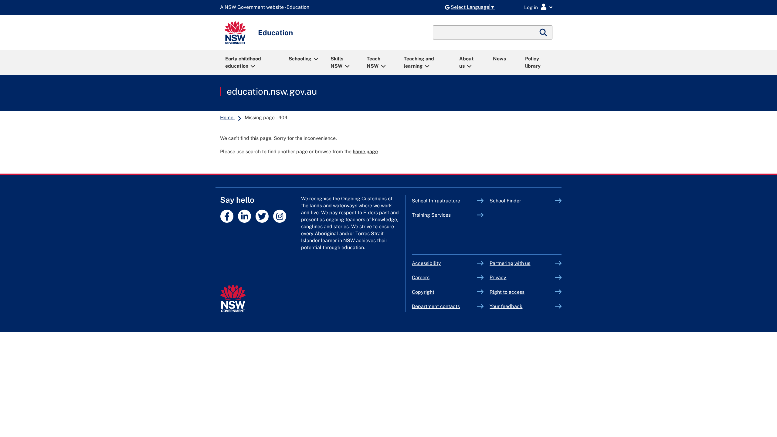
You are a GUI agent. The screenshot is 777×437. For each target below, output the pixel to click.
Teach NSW (373, 62)
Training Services (444, 215)
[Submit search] (543, 32)
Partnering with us (510, 263)
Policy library (533, 62)
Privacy (498, 277)
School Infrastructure (444, 201)
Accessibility (426, 263)
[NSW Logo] (235, 32)
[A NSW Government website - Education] (266, 7)
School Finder (505, 201)
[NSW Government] (233, 298)
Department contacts (436, 306)
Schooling (300, 59)
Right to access (507, 292)
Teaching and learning (419, 62)
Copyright (423, 292)
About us (466, 62)
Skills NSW (337, 62)
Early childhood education (243, 62)
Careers (420, 277)
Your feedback (506, 306)
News (499, 59)
